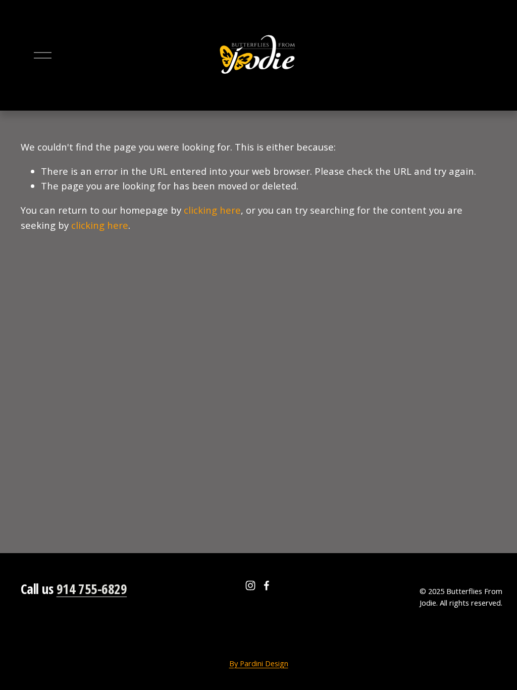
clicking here (212, 210)
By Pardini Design (258, 663)
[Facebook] (267, 585)
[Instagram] (250, 585)
